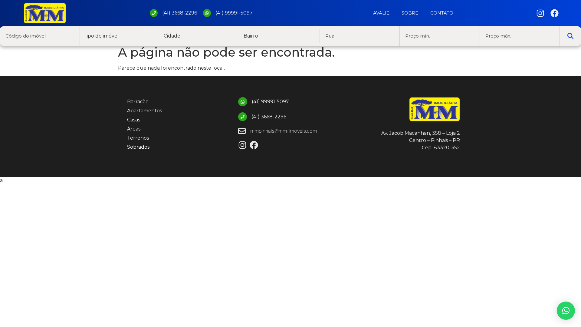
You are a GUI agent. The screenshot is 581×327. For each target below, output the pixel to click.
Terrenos (138, 138)
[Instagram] (540, 13)
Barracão (138, 101)
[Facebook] (554, 13)
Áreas (133, 129)
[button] (566, 311)
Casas (133, 120)
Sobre (410, 13)
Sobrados (138, 147)
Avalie (381, 13)
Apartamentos (144, 111)
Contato (441, 13)
